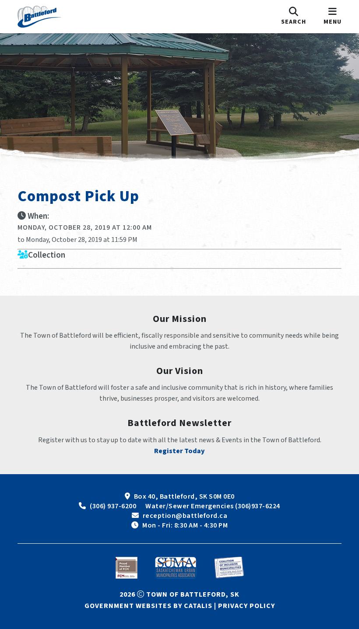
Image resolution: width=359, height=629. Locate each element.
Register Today (179, 451)
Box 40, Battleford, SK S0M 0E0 (184, 496)
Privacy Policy (246, 606)
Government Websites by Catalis (148, 606)
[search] (293, 16)
